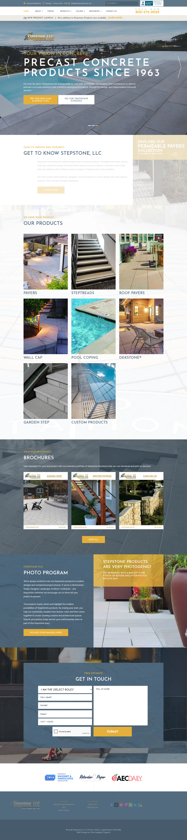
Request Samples (108, 428)
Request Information (79, 428)
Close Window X (120, 409)
